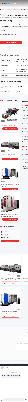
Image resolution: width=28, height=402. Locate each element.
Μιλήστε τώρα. (10, 42)
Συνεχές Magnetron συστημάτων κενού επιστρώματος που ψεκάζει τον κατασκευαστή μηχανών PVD (10, 125)
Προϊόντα (21, 3)
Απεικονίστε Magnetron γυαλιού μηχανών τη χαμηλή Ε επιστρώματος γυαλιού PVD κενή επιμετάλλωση (9, 156)
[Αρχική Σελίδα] (5, 3)
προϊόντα (7, 9)
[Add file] (2, 399)
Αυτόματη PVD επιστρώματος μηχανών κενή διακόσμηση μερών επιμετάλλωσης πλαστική (10, 216)
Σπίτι (14, 3)
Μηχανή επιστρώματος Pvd (17, 9)
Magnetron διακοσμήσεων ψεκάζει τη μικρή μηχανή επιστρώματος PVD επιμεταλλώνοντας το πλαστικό (10, 312)
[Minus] (26, 368)
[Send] (26, 399)
